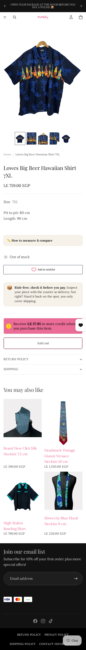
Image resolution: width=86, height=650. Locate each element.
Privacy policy (57, 634)
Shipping (11, 369)
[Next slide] (81, 6)
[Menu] (5, 17)
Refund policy (29, 634)
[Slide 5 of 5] (66, 138)
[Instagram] (43, 621)
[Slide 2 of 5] (31, 138)
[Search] (14, 17)
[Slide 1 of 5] (20, 138)
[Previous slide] (5, 6)
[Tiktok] (50, 621)
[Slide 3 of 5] (43, 138)
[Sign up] (75, 578)
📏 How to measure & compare (29, 240)
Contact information (57, 644)
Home (7, 154)
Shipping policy (23, 644)
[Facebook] (35, 621)
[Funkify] (42, 17)
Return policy (16, 359)
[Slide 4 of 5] (54, 138)
